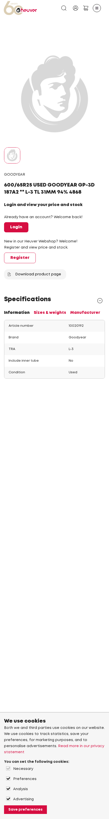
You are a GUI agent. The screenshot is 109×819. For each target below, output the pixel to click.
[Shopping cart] (86, 8)
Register (19, 258)
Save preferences (25, 809)
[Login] (75, 8)
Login (16, 227)
